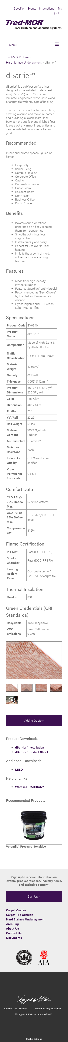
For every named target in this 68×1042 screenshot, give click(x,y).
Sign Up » (34, 896)
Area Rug (12, 924)
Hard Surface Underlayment (24, 62)
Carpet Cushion (16, 910)
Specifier (19, 8)
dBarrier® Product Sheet (31, 752)
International (47, 8)
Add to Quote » (34, 720)
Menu (13, 45)
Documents (14, 937)
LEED (19, 769)
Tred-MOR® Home (17, 57)
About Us (12, 928)
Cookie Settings (34, 1038)
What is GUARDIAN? (29, 787)
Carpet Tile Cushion (19, 914)
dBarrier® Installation (29, 747)
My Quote (57, 10)
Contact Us (14, 933)
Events (32, 8)
